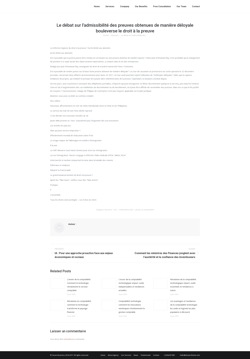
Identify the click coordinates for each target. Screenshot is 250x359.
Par (115, 209)
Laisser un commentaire (144, 209)
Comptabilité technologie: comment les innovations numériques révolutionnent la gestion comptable (132, 306)
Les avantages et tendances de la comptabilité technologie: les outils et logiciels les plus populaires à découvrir (183, 306)
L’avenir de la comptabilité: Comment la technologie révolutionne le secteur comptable (79, 285)
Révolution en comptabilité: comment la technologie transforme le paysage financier (79, 306)
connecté (67, 339)
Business (108, 209)
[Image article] (57, 283)
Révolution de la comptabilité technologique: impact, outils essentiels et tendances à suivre (183, 285)
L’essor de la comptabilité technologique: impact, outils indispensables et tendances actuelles (131, 285)
